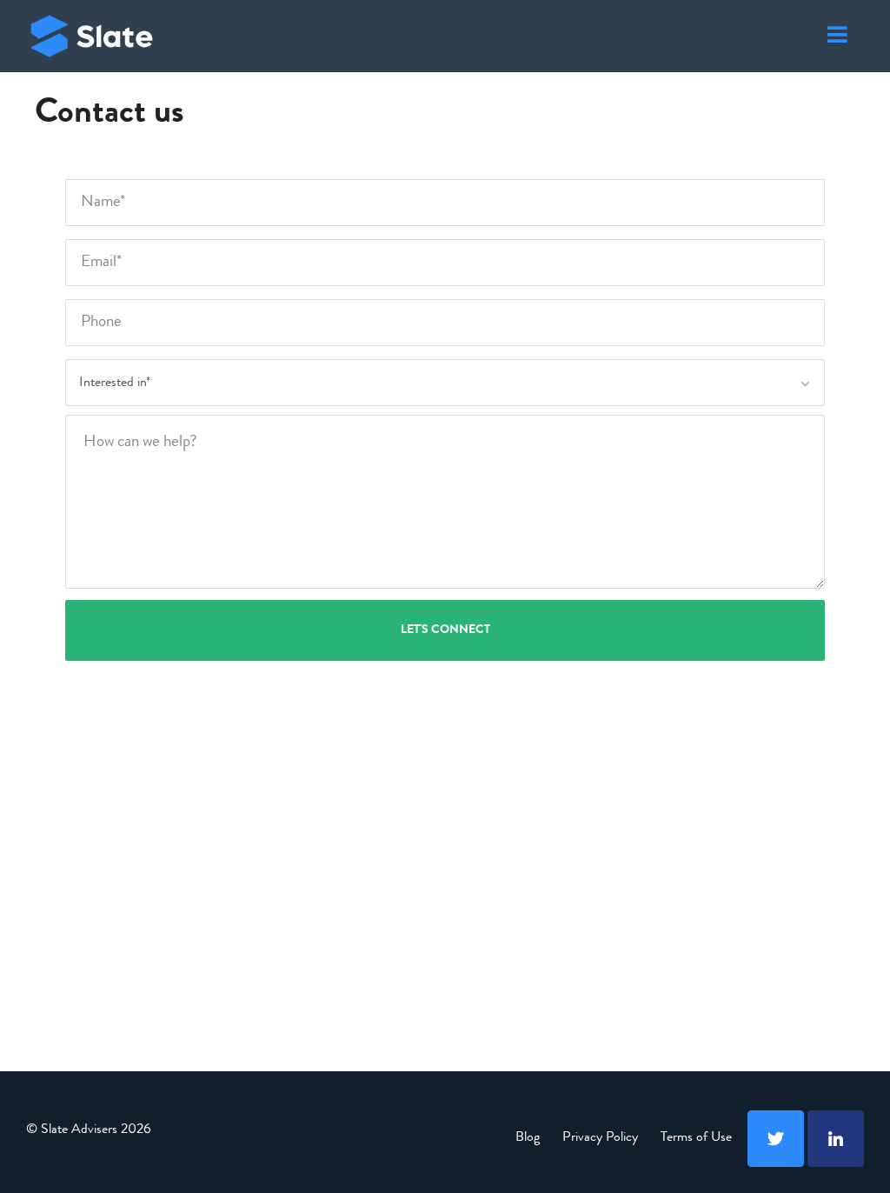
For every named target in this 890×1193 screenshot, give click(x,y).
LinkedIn (835, 1138)
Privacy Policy (600, 1138)
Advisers (91, 36)
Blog (527, 1138)
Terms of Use (696, 1138)
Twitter (775, 1138)
